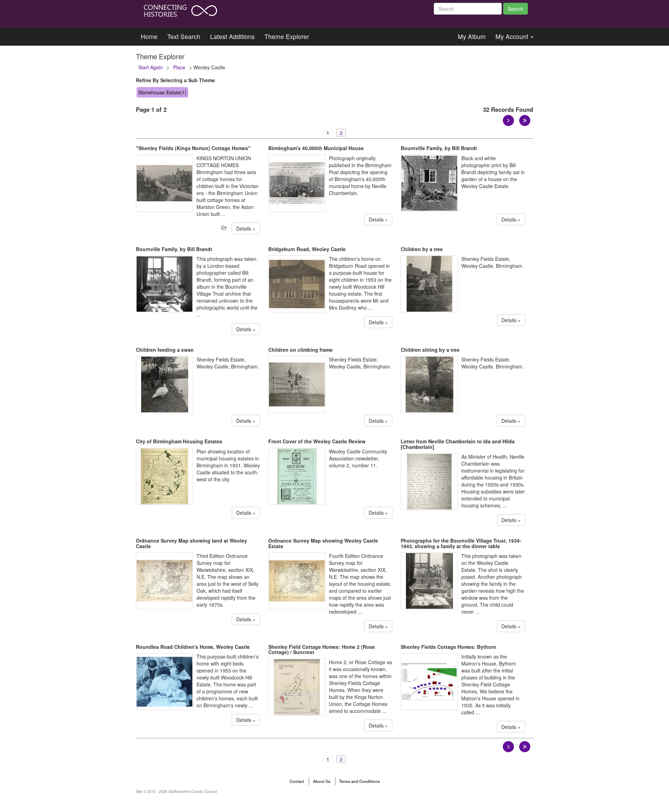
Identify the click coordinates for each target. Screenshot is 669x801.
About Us (321, 781)
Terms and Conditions (359, 781)
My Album (472, 36)
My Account (512, 36)
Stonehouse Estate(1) (162, 92)
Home (149, 36)
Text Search (183, 36)
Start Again (150, 67)
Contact (297, 781)
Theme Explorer (286, 36)
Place (179, 67)
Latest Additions (232, 36)
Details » (245, 228)
